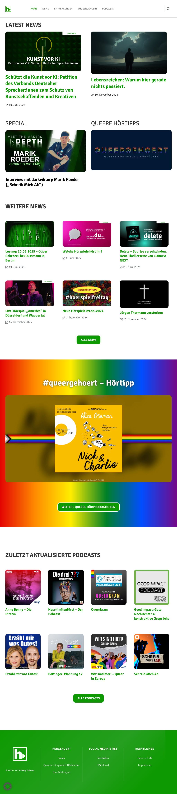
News (45, 8)
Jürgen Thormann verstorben (141, 312)
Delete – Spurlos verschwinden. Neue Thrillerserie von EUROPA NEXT (143, 256)
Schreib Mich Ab (146, 674)
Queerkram (99, 609)
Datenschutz (144, 758)
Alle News (88, 340)
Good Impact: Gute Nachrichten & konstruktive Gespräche (151, 614)
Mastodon (103, 758)
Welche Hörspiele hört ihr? (82, 251)
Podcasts (108, 8)
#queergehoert (87, 8)
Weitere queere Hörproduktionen (88, 507)
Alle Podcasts (88, 698)
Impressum (144, 765)
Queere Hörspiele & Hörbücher (61, 765)
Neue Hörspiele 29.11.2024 (83, 311)
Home (34, 8)
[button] (7, 786)
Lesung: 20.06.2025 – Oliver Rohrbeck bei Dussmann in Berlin (26, 256)
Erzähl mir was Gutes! (21, 674)
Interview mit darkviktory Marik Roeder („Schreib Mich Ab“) (42, 182)
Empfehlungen (63, 8)
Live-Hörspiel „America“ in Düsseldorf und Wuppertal (25, 313)
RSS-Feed (103, 765)
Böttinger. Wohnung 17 (65, 674)
